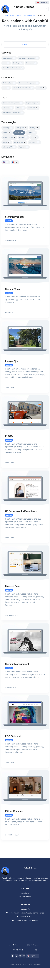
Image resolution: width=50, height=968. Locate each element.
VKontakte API (8, 147)
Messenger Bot (9, 137)
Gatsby (34, 128)
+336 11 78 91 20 (26, 917)
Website (40, 88)
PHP (33, 137)
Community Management (28, 58)
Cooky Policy (18, 950)
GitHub (6, 132)
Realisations (15, 15)
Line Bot (30, 132)
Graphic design (32, 103)
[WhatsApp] (16, 955)
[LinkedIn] (12, 955)
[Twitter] (23, 955)
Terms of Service (31, 945)
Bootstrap (7, 128)
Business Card (8, 58)
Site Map (33, 950)
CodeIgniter (21, 128)
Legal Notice (13, 945)
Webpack (23, 147)
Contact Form (26, 909)
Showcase (30, 63)
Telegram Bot (19, 142)
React (6, 142)
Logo (5, 63)
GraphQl (18, 132)
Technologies (29, 15)
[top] (43, 955)
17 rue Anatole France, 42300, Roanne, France (26, 913)
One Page (17, 63)
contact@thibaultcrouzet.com (26, 920)
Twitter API (33, 142)
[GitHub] (20, 955)
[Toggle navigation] (46, 9)
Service (19, 108)
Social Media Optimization (12, 68)
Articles (26, 893)
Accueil (4, 15)
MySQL (22, 137)
